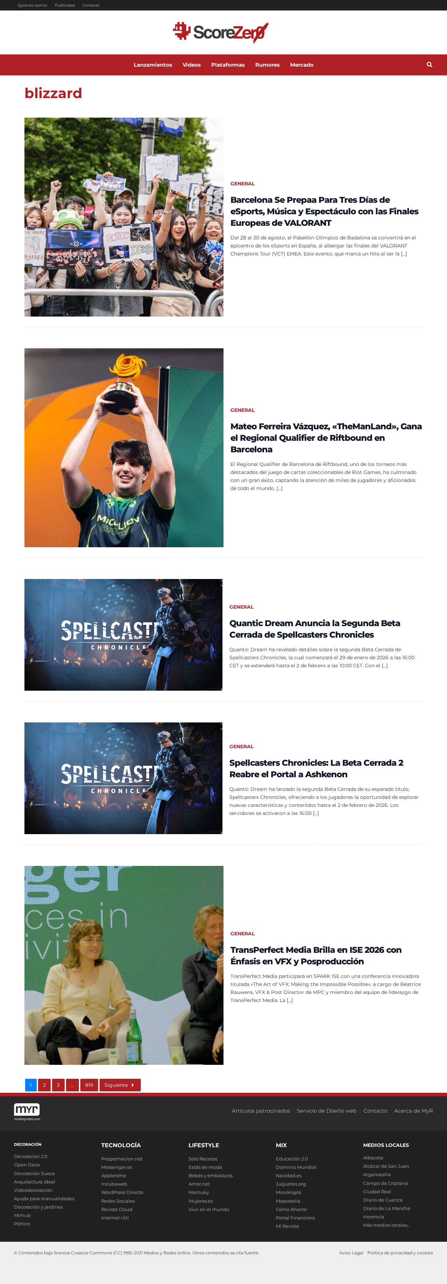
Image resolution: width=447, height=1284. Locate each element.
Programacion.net (121, 1158)
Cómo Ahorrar (291, 1209)
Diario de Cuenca (383, 1200)
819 (89, 1085)
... (72, 1085)
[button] (430, 65)
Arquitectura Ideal (34, 1182)
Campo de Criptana (385, 1183)
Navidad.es (288, 1175)
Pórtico (22, 1223)
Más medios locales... (386, 1225)
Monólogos (288, 1192)
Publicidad (65, 5)
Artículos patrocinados (261, 1110)
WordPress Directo (122, 1192)
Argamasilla (377, 1174)
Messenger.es (116, 1167)
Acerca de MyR (413, 1110)
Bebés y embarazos (211, 1175)
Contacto (91, 5)
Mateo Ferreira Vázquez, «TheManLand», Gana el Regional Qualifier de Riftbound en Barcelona (326, 437)
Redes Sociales (118, 1201)
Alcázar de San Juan (386, 1166)
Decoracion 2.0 (30, 1156)
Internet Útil (115, 1217)
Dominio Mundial (296, 1167)
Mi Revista (287, 1226)
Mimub (22, 1215)
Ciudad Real (377, 1191)
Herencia (373, 1216)
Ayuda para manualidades (44, 1198)
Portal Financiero (295, 1217)
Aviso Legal (351, 1252)
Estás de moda (205, 1167)
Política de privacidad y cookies (400, 1252)
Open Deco (27, 1164)
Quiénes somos (32, 5)
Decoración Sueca (34, 1173)
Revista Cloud (116, 1209)
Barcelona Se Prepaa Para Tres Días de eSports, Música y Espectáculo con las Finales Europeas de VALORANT (324, 211)
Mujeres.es (201, 1201)
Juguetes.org (291, 1184)
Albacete (373, 1157)
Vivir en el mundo (209, 1209)
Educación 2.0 (292, 1158)
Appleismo (113, 1175)
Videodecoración (33, 1190)
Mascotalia (288, 1201)
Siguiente (116, 1085)
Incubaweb (114, 1184)
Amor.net (199, 1184)
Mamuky (199, 1192)
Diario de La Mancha (386, 1208)
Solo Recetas (203, 1158)
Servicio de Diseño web (327, 1110)
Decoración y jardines (38, 1207)
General (242, 183)
